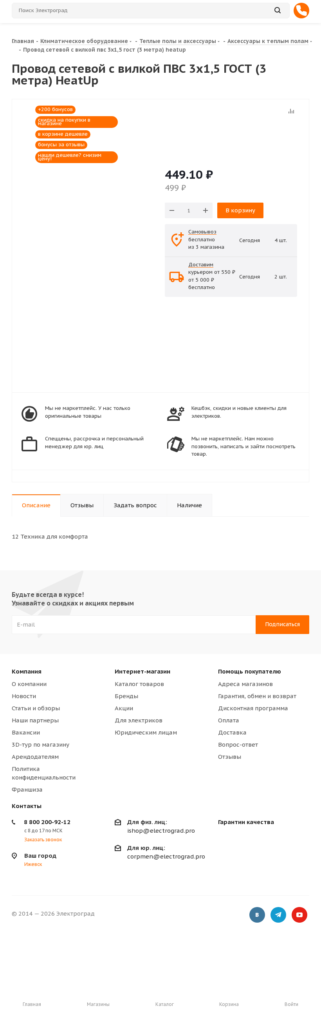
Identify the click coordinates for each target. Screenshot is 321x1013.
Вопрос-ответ (238, 744)
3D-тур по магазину (40, 744)
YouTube (299, 915)
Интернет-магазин (142, 671)
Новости (24, 696)
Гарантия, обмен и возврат (257, 696)
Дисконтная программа (253, 708)
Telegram (278, 915)
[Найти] (277, 10)
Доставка (232, 732)
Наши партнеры (35, 720)
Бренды (126, 696)
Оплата (228, 720)
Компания (26, 671)
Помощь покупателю (249, 671)
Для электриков (138, 720)
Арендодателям (35, 756)
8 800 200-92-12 (47, 822)
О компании (29, 684)
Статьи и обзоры (36, 708)
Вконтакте (257, 915)
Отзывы (229, 756)
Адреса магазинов (245, 684)
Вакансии (26, 732)
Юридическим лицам (146, 732)
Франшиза (27, 789)
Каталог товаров (139, 684)
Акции (124, 708)
